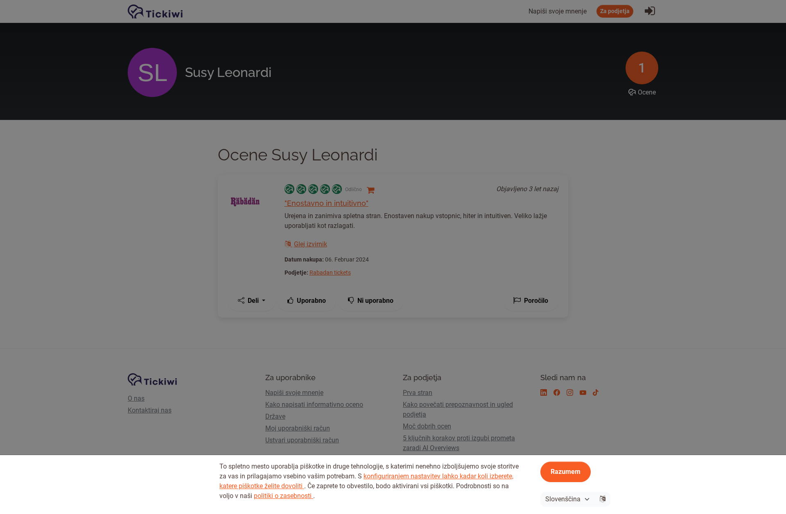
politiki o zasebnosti (283, 496)
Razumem (565, 472)
